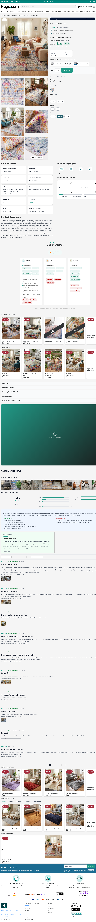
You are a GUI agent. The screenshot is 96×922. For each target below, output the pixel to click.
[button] (45, 20)
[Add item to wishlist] (19, 319)
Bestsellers (27, 914)
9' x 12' (67, 116)
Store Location (28, 908)
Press (49, 916)
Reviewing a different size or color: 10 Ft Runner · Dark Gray (16, 548)
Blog (26, 907)
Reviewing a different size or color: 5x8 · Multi (11, 598)
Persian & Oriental (11, 11)
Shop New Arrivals (48, 1)
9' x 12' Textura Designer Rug (73, 828)
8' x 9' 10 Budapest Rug (8, 341)
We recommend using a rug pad (67, 59)
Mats (59, 11)
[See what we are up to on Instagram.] (75, 906)
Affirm (26, 912)
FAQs (49, 907)
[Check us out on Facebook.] (72, 906)
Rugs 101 (50, 910)
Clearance (92, 11)
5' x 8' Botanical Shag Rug (51, 793)
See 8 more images (37, 157)
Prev (47, 765)
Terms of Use (5, 910)
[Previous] (2, 330)
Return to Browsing (6, 15)
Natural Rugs (30, 11)
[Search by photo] (22, 6)
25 (59, 765)
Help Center (50, 908)
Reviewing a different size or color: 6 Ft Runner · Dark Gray (14, 699)
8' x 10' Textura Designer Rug (9, 828)
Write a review (65, 27)
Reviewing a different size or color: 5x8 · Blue (11, 716)
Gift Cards (27, 905)
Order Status (91, 1)
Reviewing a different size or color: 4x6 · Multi (11, 738)
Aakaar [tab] (28, 801)
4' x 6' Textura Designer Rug (30, 828)
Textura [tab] (4, 801)
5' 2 (58, 109)
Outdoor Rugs (39, 11)
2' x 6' (53, 101)
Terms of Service (67, 871)
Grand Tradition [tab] (37, 801)
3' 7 (52, 109)
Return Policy (51, 912)
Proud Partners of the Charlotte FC (32, 903)
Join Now (91, 866)
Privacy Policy (91, 869)
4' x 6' (53, 116)
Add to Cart (67, 70)
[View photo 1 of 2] (3, 578)
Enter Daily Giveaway (29, 917)
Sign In (82, 6)
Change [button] (60, 81)
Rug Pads (54, 11)
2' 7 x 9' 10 (60, 101)
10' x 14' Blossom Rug (71, 373)
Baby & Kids (47, 11)
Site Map (27, 910)
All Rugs (3, 11)
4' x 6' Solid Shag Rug (7, 793)
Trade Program (28, 916)
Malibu (27, 15)
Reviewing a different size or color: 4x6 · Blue (11, 661)
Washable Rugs (21, 11)
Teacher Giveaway (29, 919)
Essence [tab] (11, 801)
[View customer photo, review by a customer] (6, 485)
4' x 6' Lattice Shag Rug (72, 793)
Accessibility (50, 914)
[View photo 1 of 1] (3, 623)
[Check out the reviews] (76, 914)
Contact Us (50, 903)
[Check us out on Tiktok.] (78, 906)
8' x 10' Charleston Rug (8, 373)
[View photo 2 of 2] (8, 578)
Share (64, 76)
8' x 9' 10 (60, 116)
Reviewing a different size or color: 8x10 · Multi (11, 620)
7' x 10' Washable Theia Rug (30, 341)
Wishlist (90, 6)
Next (63, 765)
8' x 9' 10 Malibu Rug (7, 859)
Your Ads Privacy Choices (8, 914)
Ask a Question (55, 76)
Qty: (52, 70)
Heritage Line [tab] (19, 801)
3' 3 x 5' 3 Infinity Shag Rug (30, 793)
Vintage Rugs (21, 15)
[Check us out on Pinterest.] (81, 906)
